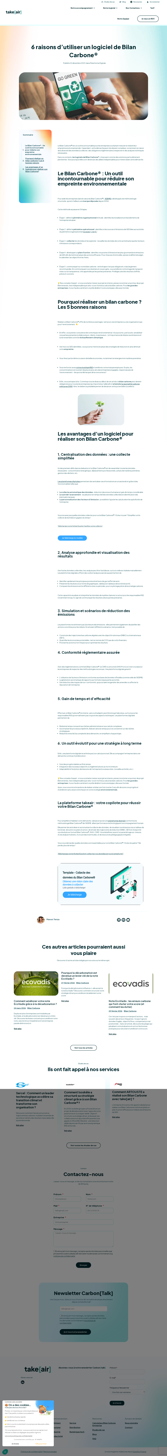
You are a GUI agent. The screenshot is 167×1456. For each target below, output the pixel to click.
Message (58, 1229)
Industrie (56, 1432)
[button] (119, 920)
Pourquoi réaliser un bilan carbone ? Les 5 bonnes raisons (34, 160)
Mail (56, 1206)
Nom (88, 1194)
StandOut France (139, 1452)
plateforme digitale (116, 821)
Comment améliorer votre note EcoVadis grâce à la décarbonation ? (35, 1002)
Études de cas (98, 1430)
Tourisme (56, 1427)
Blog (94, 1434)
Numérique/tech (77, 1432)
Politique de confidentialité (31, 1452)
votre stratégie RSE (84, 367)
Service (73, 1423)
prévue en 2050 (66, 386)
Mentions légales (50, 1452)
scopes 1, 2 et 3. (90, 232)
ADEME (108, 199)
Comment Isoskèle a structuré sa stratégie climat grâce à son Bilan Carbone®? (80, 1097)
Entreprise (59, 1217)
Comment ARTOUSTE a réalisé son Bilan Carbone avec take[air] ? (129, 1095)
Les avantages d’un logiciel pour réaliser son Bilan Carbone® (36, 169)
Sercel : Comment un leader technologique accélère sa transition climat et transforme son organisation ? (35, 1100)
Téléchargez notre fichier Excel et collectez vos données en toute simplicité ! (90, 854)
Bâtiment (56, 1423)
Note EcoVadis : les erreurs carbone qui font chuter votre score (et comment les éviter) (130, 1003)
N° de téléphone (94, 1206)
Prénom (58, 1194)
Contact (129, 1427)
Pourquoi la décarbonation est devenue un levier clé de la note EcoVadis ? (79, 975)
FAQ (94, 1439)
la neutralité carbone (131, 384)
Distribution (75, 1427)
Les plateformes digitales (69, 481)
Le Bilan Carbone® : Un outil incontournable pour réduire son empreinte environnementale (35, 149)
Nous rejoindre (131, 1423)
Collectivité (57, 1436)
